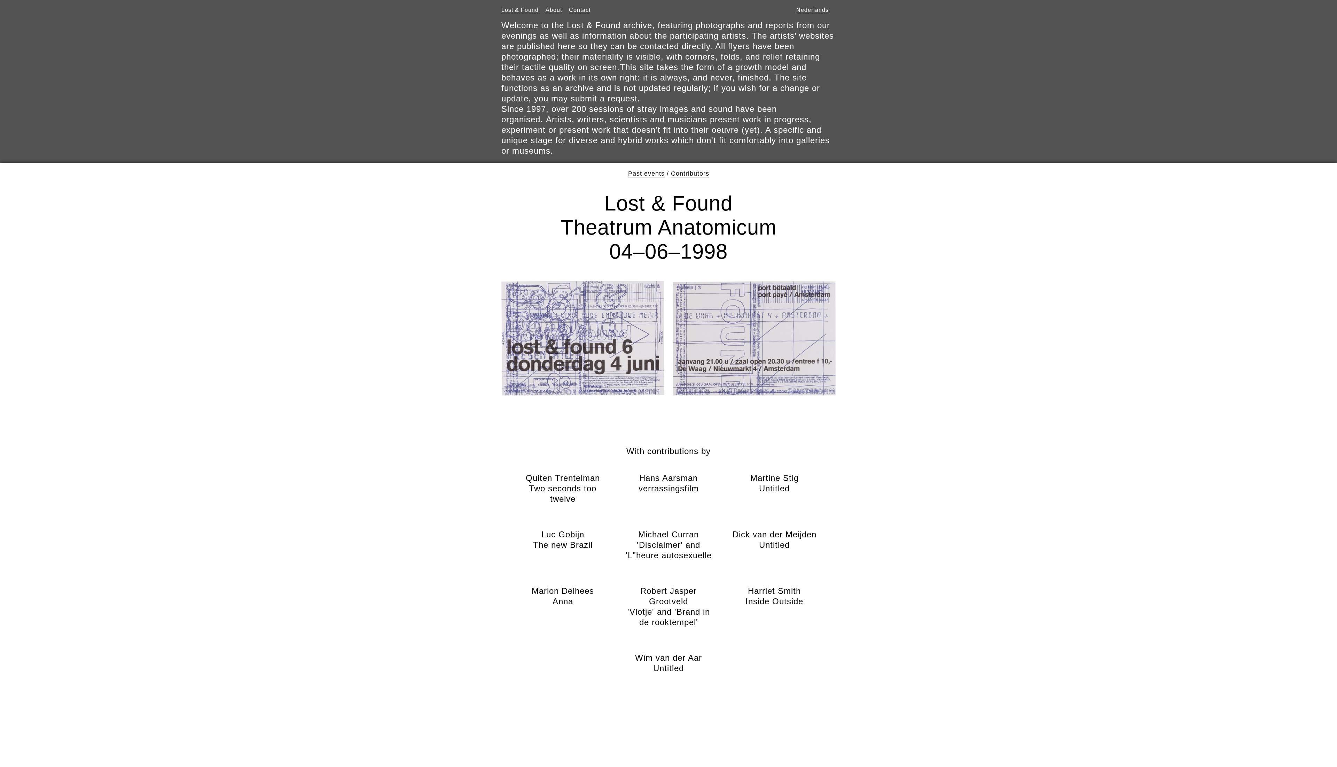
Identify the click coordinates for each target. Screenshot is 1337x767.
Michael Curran (669, 545)
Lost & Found (520, 10)
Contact (580, 10)
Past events (646, 173)
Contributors (690, 173)
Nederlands (812, 10)
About (554, 10)
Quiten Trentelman (563, 488)
